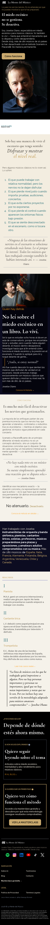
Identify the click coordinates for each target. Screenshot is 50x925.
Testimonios (31, 871)
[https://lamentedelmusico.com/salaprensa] (35, 127)
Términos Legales (33, 893)
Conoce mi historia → (25, 390)
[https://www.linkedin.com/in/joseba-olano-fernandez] (21, 855)
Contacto (29, 876)
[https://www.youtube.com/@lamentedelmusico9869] (28, 855)
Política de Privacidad (10, 893)
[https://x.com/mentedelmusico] (42, 855)
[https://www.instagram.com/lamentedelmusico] (14, 855)
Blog (3, 876)
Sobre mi (4, 871)
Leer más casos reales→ (25, 666)
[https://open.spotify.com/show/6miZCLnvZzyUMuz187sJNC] (7, 855)
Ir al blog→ (11, 774)
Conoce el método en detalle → (25, 513)
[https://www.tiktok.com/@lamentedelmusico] (35, 855)
